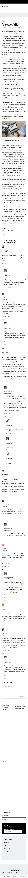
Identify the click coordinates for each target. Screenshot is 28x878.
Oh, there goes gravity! (11, 81)
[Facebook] (16, 870)
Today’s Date (7, 848)
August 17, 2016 (5, 251)
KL (2, 1)
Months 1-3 (6, 842)
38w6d (5, 858)
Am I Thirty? (4, 297)
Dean (3, 608)
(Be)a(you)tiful (10, 24)
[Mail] (18, 870)
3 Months (6, 855)
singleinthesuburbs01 (8, 274)
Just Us (5, 845)
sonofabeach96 (5, 504)
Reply (3, 266)
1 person (7, 263)
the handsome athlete (15, 107)
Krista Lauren (6, 6)
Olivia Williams (5, 548)
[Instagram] (14, 870)
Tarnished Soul (14, 479)
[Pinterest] (12, 870)
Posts (3, 21)
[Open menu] (2, 15)
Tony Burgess (5, 250)
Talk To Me (6, 851)
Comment (22, 696)
